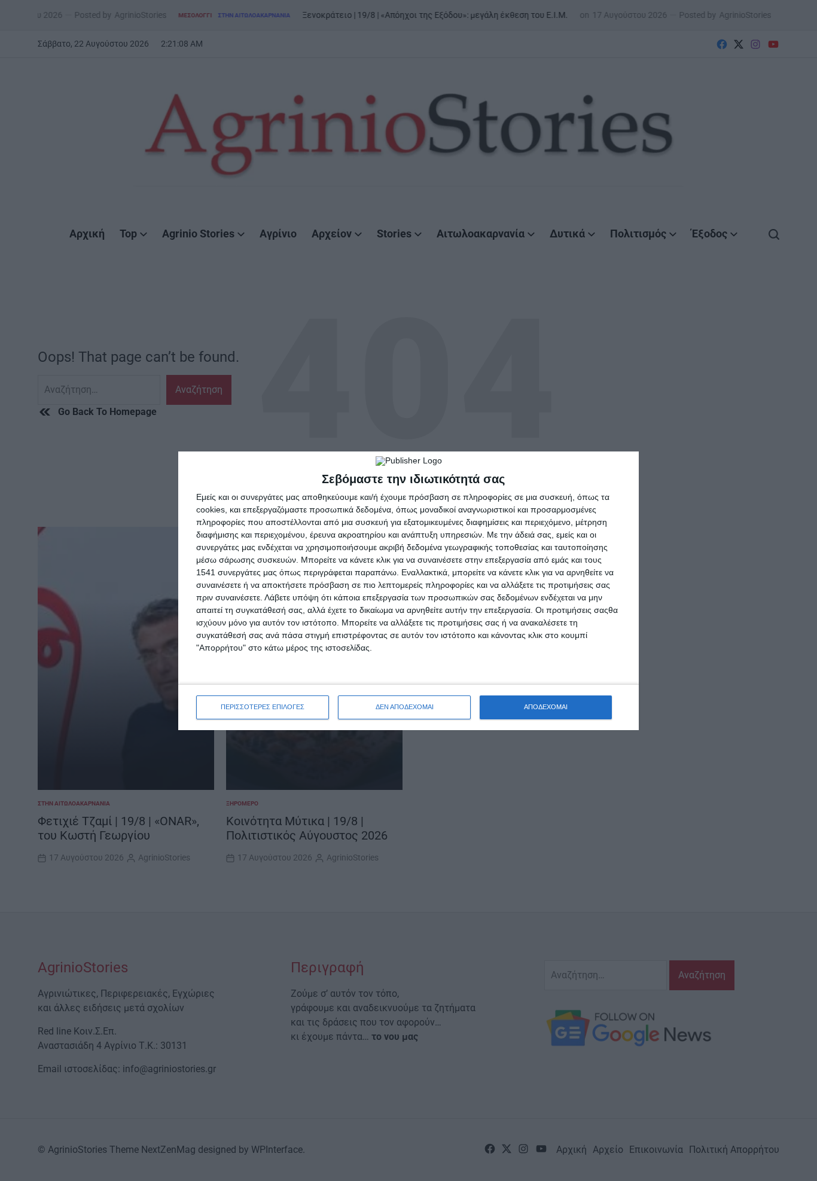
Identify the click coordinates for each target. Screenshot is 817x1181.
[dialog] (408, 590)
